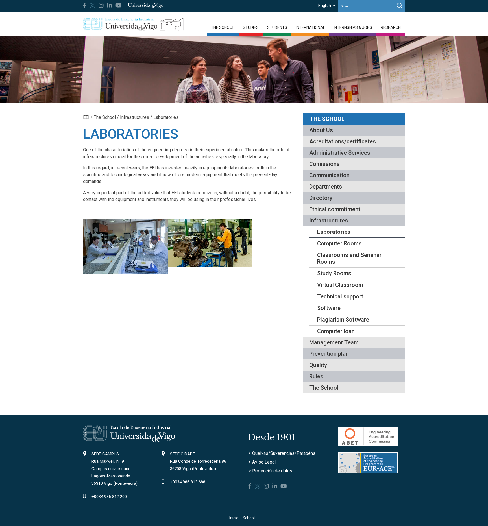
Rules (316, 376)
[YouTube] (118, 5)
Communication (329, 175)
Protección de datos (272, 470)
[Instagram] (101, 5)
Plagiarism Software (343, 319)
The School (222, 27)
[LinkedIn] (109, 5)
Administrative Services (339, 152)
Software (329, 308)
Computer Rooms (339, 243)
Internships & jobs (353, 27)
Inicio (233, 518)
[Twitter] (92, 4)
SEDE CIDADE (182, 454)
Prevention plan (329, 353)
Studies (251, 27)
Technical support (340, 296)
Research (391, 27)
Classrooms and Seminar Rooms (349, 258)
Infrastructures (328, 220)
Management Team (334, 342)
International (310, 27)
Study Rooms (334, 273)
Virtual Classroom (340, 284)
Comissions (324, 164)
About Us (321, 130)
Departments (325, 186)
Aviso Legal (264, 462)
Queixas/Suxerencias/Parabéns (283, 453)
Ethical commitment (334, 209)
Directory (320, 198)
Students (277, 27)
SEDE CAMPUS (105, 454)
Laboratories (333, 231)
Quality (318, 365)
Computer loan (336, 331)
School (249, 518)
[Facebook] (84, 5)
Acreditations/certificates (342, 141)
